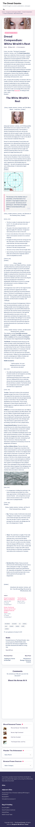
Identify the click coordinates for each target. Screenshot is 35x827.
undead (17, 626)
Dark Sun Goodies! (16, 737)
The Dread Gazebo (12, 3)
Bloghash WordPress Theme (20, 824)
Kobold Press (5, 812)
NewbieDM (5, 796)
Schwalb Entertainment (8, 799)
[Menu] (4, 9)
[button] (9, 650)
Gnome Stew (5, 792)
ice (19, 623)
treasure (11, 626)
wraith (22, 626)
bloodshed (7, 623)
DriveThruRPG (5, 807)
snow (6, 626)
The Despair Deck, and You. (18, 741)
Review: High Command (17, 732)
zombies (7, 628)
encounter (14, 623)
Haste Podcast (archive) (8, 810)
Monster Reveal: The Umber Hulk (19, 728)
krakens (24, 623)
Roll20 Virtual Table (7, 814)
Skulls (8, 638)
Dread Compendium (11, 32)
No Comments (21, 47)
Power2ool (17, 90)
